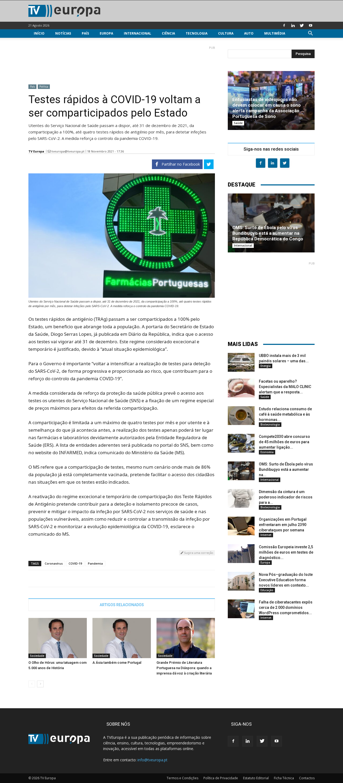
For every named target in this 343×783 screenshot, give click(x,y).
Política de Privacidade (220, 778)
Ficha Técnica (284, 778)
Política (43, 86)
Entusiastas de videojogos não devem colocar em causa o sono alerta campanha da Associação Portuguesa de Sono (266, 108)
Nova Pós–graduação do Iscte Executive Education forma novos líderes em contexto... (286, 579)
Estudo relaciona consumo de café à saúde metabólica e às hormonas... (285, 414)
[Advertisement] (121, 63)
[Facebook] (284, 25)
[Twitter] (302, 25)
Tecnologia (196, 33)
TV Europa (36, 151)
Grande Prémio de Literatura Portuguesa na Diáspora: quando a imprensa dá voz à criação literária (184, 668)
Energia (265, 366)
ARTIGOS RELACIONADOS (122, 605)
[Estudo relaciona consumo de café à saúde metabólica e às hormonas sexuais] (241, 415)
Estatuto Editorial (256, 778)
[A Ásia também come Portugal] (121, 638)
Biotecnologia (270, 424)
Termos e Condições (182, 778)
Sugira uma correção (198, 553)
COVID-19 (75, 563)
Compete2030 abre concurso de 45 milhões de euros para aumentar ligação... (284, 441)
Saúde (238, 123)
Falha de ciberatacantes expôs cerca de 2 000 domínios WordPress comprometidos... (285, 607)
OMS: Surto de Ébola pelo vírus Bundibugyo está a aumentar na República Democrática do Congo (267, 233)
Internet (265, 535)
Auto (248, 33)
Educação (266, 590)
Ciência (168, 33)
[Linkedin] (293, 25)
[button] (310, 33)
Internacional (137, 33)
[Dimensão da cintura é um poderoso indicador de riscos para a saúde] (241, 498)
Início (39, 33)
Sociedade (37, 656)
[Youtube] (311, 25)
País (85, 33)
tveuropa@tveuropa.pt (67, 151)
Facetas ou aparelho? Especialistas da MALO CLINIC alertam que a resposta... (285, 386)
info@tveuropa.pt (152, 759)
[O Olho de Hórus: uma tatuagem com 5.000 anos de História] (57, 638)
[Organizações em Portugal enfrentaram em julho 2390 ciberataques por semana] (241, 526)
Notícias (63, 33)
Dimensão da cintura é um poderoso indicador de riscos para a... (285, 497)
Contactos (307, 778)
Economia (267, 452)
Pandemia (95, 563)
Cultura (225, 33)
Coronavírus (54, 563)
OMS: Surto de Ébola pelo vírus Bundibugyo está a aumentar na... (286, 469)
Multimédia (274, 33)
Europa (106, 33)
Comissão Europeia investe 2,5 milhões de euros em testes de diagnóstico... (286, 552)
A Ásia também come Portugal (116, 663)
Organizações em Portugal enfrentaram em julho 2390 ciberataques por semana (283, 524)
